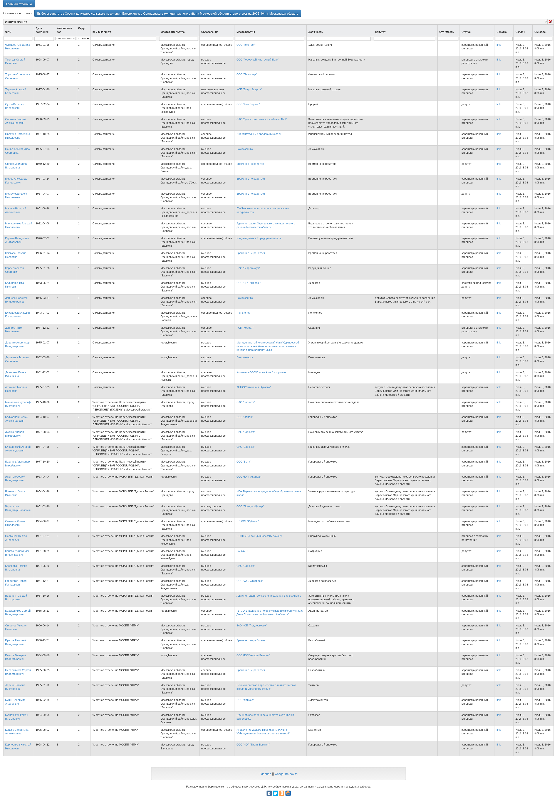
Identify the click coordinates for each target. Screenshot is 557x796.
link (499, 44)
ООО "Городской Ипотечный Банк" (258, 59)
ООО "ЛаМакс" (245, 700)
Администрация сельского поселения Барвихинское (269, 595)
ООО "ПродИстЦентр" (250, 506)
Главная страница (19, 4)
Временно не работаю (250, 163)
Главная (265, 773)
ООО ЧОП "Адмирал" (249, 476)
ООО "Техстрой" (246, 44)
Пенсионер (243, 312)
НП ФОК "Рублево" (248, 521)
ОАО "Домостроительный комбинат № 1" (262, 119)
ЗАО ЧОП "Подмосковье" (252, 625)
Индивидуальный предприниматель (259, 134)
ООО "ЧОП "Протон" (249, 282)
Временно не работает (251, 178)
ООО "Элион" (245, 417)
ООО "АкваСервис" (248, 104)
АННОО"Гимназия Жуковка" (254, 387)
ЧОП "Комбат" (245, 327)
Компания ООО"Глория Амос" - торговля (261, 372)
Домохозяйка (245, 149)
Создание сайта (286, 773)
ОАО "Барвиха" (246, 402)
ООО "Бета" (244, 461)
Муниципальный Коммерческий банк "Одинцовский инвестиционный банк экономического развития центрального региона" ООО (268, 346)
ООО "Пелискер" (247, 74)
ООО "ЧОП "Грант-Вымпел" (253, 744)
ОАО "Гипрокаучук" (248, 268)
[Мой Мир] (288, 793)
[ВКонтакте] (269, 793)
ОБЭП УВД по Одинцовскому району (259, 536)
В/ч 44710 (242, 551)
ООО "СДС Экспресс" (250, 580)
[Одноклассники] (281, 793)
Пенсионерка (245, 357)
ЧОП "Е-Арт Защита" (249, 89)
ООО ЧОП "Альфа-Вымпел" (253, 655)
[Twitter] (275, 793)
